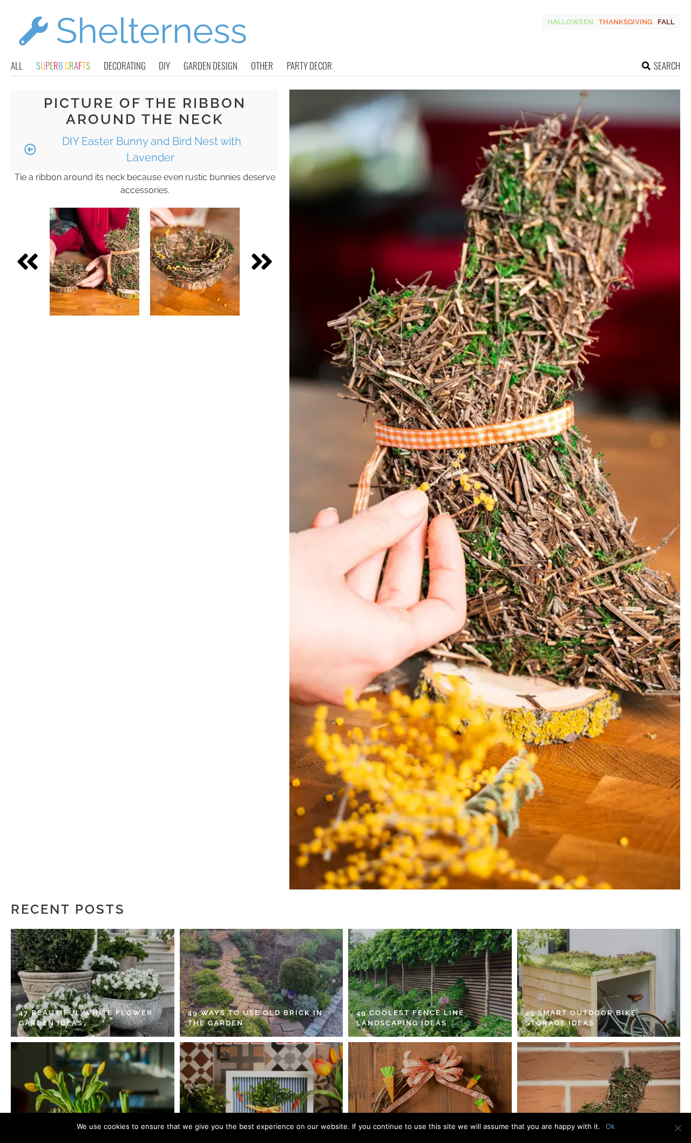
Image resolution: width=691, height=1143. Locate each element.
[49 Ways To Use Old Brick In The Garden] (261, 983)
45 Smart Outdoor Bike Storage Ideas (580, 1018)
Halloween (570, 22)
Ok (610, 1126)
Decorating (125, 65)
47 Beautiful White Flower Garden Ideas (86, 1018)
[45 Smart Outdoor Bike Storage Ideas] (599, 983)
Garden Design (211, 65)
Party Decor (309, 65)
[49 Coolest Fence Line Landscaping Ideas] (430, 983)
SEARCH (667, 65)
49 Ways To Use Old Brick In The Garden (255, 1018)
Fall (666, 22)
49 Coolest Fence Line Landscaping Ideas (410, 1018)
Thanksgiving (625, 22)
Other (262, 65)
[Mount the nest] (94, 262)
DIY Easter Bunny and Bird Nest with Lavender (150, 149)
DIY (164, 65)
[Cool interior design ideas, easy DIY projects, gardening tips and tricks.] (132, 52)
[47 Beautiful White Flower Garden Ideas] (92, 983)
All (17, 65)
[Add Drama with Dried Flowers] (195, 262)
